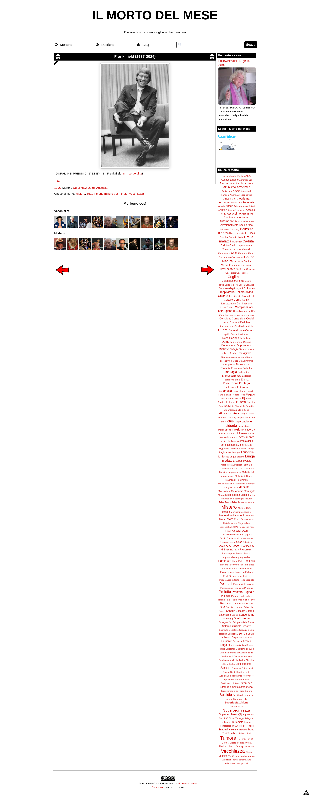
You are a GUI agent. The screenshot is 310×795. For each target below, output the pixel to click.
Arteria (229, 206)
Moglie (226, 511)
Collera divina (244, 292)
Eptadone (229, 379)
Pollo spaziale (247, 580)
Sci (230, 622)
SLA (222, 607)
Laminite (234, 448)
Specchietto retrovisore (242, 675)
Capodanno (225, 257)
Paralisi (239, 553)
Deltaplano (245, 338)
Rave (252, 599)
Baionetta (224, 229)
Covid (250, 318)
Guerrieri (222, 417)
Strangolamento (229, 686)
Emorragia (230, 372)
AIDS (248, 175)
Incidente (230, 426)
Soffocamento (243, 663)
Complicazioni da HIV (244, 311)
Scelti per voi (242, 618)
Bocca (251, 232)
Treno (251, 729)
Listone (240, 456)
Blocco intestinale (238, 233)
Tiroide (242, 725)
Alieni (250, 183)
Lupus (239, 460)
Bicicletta (223, 232)
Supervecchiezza (236, 710)
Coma (237, 299)
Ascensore (239, 210)
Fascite (250, 391)
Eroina (244, 379)
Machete (225, 464)
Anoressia (248, 202)
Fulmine (230, 402)
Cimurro (236, 265)
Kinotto (248, 445)
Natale (226, 523)
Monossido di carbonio (232, 515)
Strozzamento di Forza (232, 691)
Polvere (250, 584)
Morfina (250, 515)
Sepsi (235, 637)
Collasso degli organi (230, 288)
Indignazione (224, 429)
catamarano (245, 759)
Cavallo (239, 261)
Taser (232, 718)
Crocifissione (241, 326)
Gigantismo (225, 413)
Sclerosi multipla (231, 626)
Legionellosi (225, 452)
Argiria (221, 206)
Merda (221, 495)
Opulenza (232, 538)
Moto (230, 519)
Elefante (225, 368)
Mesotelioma (232, 494)
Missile (236, 502)
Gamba (251, 402)
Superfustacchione (236, 702)
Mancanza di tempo (244, 483)
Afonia (224, 183)
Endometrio (243, 372)
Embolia (247, 368)
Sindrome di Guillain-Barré (239, 652)
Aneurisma (242, 198)
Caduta (248, 241)
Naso (251, 519)
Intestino (232, 437)
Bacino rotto (246, 224)
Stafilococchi (227, 683)
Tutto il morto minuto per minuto (107, 193)
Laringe (250, 448)
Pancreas (245, 549)
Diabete (224, 349)
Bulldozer (237, 241)
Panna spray (228, 553)
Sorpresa (236, 668)
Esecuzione (230, 383)
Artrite (221, 209)
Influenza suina (245, 433)
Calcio (225, 245)
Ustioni (223, 746)
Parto (235, 561)
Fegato (250, 394)
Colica (241, 284)
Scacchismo (246, 614)
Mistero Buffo (245, 508)
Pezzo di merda (236, 572)
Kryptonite (224, 448)
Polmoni (225, 584)
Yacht (235, 759)
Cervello (226, 265)
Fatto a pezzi (224, 394)
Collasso (249, 284)
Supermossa (236, 706)
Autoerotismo (241, 217)
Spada (226, 672)
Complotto (225, 318)
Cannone (242, 253)
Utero (231, 746)
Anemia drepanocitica (241, 195)
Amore (236, 191)
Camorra (237, 249)
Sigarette (230, 648)
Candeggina (224, 253)
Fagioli (236, 391)
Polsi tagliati (239, 584)
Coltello (228, 299)
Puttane (235, 596)
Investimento (246, 437)
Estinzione (243, 387)
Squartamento (241, 679)
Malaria (250, 468)
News (234, 526)
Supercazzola (240, 699)
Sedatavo (234, 630)
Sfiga (223, 644)
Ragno (221, 599)
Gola (236, 413)
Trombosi (232, 733)
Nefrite (234, 523)
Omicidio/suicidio (229, 534)
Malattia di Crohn (243, 476)
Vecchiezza (136, 193)
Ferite (224, 398)
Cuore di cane (236, 330)
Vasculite (249, 746)
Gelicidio (229, 406)
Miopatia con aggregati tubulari (236, 498)
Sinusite (250, 660)
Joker (241, 444)
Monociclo (245, 512)
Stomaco (246, 683)
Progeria (248, 588)
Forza (249, 398)
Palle (236, 549)
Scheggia (223, 622)
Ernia (237, 379)
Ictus (230, 421)
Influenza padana (227, 433)
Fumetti (241, 402)
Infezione (238, 429)
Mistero (80, 193)
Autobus (228, 217)
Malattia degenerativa (230, 472)
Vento (249, 752)
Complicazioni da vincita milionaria (236, 315)
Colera (234, 284)
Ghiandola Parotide (244, 406)
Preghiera (239, 588)
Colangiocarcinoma (233, 280)
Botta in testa (236, 237)
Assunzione (247, 213)
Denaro (239, 342)
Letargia (236, 452)
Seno (241, 633)
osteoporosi (242, 763)
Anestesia (229, 198)
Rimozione (232, 603)
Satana (250, 610)
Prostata (237, 592)
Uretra (248, 742)
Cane (234, 252)
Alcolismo (241, 183)
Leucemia (247, 452)
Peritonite (249, 560)
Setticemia (245, 641)
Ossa (239, 541)
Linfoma (223, 456)
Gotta (251, 413)
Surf (221, 718)
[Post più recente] (62, 277)
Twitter (244, 739)
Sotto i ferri (247, 668)
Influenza (249, 429)
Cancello (246, 249)
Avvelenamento (229, 224)
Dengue (247, 342)
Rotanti (249, 603)
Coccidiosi (230, 273)
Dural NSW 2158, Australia (90, 187)
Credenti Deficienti (240, 322)
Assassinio (234, 213)
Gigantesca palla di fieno (236, 410)
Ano (240, 202)
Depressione (244, 345)
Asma (223, 213)
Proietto (225, 592)
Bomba (224, 237)
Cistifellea (241, 269)
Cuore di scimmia (239, 334)
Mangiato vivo (231, 487)
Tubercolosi (245, 733)
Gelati (222, 406)
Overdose (232, 545)
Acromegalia (245, 180)
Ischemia (232, 444)
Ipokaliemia (234, 441)
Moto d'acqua (241, 519)
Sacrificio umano (234, 607)
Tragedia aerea (228, 729)
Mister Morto (247, 502)
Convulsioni (239, 318)
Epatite (237, 375)
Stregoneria (246, 686)
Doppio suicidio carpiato (233, 357)
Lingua (232, 456)
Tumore (228, 738)
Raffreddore (246, 596)
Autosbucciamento (244, 221)
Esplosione (230, 387)
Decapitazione (230, 337)
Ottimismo (248, 542)
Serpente (226, 641)
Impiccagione (243, 421)
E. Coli (247, 364)
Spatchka (235, 672)
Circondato (246, 265)
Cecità (247, 261)
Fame (243, 391)
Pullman (226, 595)
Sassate (240, 610)
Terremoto (237, 721)
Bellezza (246, 229)
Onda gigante (245, 534)
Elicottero (236, 368)
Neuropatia (225, 527)
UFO (250, 739)
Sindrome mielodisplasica (232, 660)
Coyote (225, 322)
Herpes (240, 417)
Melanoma (237, 491)
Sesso (235, 641)
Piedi (225, 576)
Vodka (244, 756)
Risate (241, 603)
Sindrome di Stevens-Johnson (236, 656)
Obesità (236, 530)
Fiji (244, 398)
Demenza (228, 341)
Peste (223, 572)
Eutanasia (225, 390)
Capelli (251, 253)
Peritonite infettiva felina (231, 564)
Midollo (245, 494)
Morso (222, 519)
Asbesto (230, 210)
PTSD (243, 545)
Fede (242, 394)
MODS (247, 460)
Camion (226, 249)
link (58, 181)
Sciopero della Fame (243, 622)
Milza (252, 495)
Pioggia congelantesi (239, 576)
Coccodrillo (242, 273)
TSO (226, 718)
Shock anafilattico (237, 645)
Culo (250, 326)
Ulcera (225, 742)
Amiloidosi (227, 191)
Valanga (239, 746)
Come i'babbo (227, 307)
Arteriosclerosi (241, 206)
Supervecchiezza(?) (230, 714)
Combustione (244, 303)
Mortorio (66, 44)
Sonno (225, 668)
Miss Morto (225, 502)
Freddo (221, 402)
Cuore (222, 330)
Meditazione (224, 491)
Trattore (243, 729)
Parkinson (224, 560)
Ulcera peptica (237, 742)
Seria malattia (246, 637)
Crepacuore (227, 326)
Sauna (235, 615)
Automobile (226, 221)
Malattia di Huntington (236, 479)
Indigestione (244, 426)
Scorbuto (223, 630)
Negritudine (244, 523)
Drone (239, 364)
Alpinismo (229, 187)
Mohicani (235, 512)
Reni (223, 603)
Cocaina (250, 269)
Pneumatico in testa (229, 580)
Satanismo (225, 614)
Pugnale (248, 592)
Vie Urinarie (234, 756)
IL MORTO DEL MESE (155, 15)
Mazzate (243, 487)
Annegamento (228, 202)
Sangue (230, 610)
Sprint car (229, 679)
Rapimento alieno (240, 599)
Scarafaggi (227, 618)
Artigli (252, 206)
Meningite (249, 491)
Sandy (222, 611)
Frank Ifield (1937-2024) (135, 57)
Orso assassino (228, 542)
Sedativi (243, 630)
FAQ (146, 44)
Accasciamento (230, 179)
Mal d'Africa (239, 468)
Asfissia (250, 209)
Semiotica (233, 633)
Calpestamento (245, 245)
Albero (232, 183)
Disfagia (234, 349)
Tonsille (250, 725)
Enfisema (227, 375)
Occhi (245, 530)
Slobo (232, 664)
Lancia (242, 448)
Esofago (244, 383)
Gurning (232, 417)
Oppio (223, 538)
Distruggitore (244, 353)
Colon (222, 295)
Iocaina (223, 441)
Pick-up (249, 572)
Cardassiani (237, 257)
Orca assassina (245, 538)
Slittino (225, 664)
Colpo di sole (248, 296)
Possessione (226, 588)
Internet (223, 437)
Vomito (251, 756)
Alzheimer (243, 187)
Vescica (222, 755)
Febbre (235, 394)
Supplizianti (248, 714)
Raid (228, 599)
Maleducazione (226, 483)
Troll (224, 733)
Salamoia (248, 607)
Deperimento (228, 345)
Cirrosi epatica (226, 268)
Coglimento (236, 277)
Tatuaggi (239, 718)
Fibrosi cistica (234, 398)
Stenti (237, 683)
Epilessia (246, 375)
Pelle (240, 561)
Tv (238, 739)
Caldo (232, 245)
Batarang (234, 229)
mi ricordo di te (132, 173)
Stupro (248, 691)
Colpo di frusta (233, 296)
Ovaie (222, 545)
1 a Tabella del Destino (233, 176)
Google (243, 413)
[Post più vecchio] (208, 277)
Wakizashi (227, 759)
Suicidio (225, 695)
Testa (235, 725)
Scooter (246, 626)
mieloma (230, 763)
